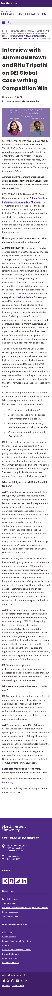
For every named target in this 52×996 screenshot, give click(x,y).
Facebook (11, 881)
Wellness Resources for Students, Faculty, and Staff (25, 908)
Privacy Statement (10, 954)
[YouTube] (17, 980)
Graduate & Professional (22, 31)
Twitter (5, 881)
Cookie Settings (18, 986)
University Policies (10, 963)
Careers (5, 945)
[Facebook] (4, 980)
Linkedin (24, 881)
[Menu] (3, 22)
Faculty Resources (10, 899)
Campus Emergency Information (16, 941)
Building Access (9, 937)
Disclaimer (6, 986)
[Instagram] (12, 980)
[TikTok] (22, 980)
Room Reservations (10, 912)
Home (4, 31)
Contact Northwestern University (16, 950)
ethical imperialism (23, 297)
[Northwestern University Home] (10, 3)
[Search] (10, 22)
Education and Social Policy (23, 13)
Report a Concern (9, 958)
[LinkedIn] (26, 980)
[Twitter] (8, 980)
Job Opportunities (10, 916)
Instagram (18, 881)
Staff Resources (9, 903)
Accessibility (7, 933)
